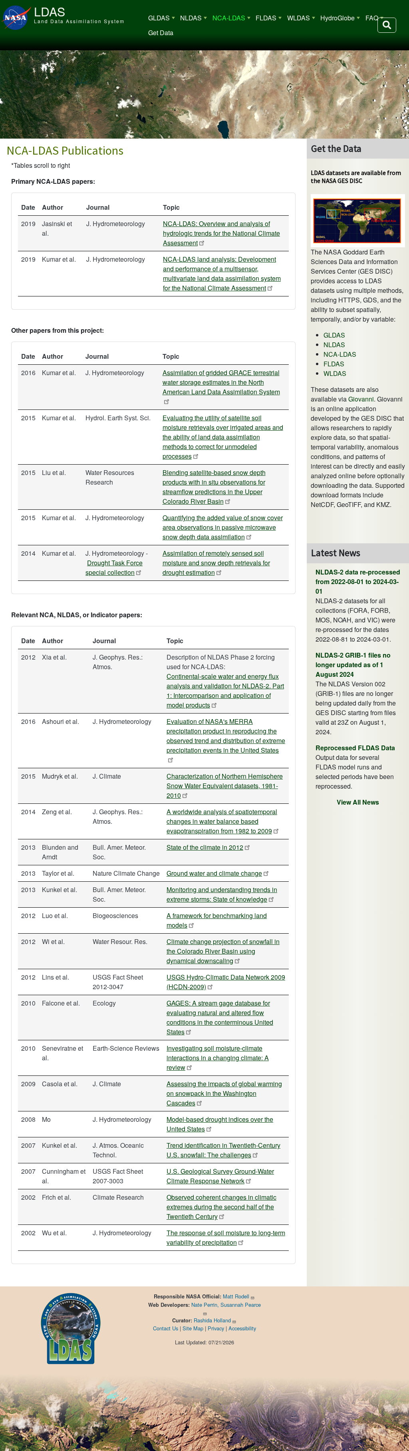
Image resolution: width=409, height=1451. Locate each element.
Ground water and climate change (214, 873)
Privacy (216, 1328)
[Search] (386, 25)
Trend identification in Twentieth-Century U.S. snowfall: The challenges (223, 1150)
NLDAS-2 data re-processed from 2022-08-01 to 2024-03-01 (358, 581)
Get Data (160, 32)
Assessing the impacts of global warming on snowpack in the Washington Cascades (224, 1093)
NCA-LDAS (228, 17)
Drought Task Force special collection (114, 567)
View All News (358, 802)
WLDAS (298, 17)
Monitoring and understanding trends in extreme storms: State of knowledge (222, 894)
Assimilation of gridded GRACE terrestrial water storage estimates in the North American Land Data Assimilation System (221, 382)
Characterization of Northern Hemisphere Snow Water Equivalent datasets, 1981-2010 (225, 785)
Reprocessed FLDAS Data (355, 747)
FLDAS (266, 17)
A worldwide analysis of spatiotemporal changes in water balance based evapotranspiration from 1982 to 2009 (222, 821)
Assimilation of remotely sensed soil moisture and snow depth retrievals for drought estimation (216, 563)
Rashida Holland (212, 1320)
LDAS (49, 11)
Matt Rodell (236, 1296)
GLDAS (159, 17)
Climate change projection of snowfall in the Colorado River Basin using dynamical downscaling (223, 951)
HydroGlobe (337, 17)
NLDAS (191, 17)
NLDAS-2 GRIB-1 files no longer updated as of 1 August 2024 (353, 664)
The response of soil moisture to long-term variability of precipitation (226, 1237)
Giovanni (361, 398)
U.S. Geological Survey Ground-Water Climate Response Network (220, 1176)
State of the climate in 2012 (205, 847)
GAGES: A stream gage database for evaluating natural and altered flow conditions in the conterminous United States (220, 1017)
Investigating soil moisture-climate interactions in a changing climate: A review (218, 1058)
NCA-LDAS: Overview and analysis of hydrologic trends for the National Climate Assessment (221, 233)
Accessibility (242, 1328)
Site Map (193, 1328)
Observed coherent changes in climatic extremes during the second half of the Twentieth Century (221, 1207)
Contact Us (165, 1328)
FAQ (371, 17)
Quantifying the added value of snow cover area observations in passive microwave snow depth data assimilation (223, 527)
